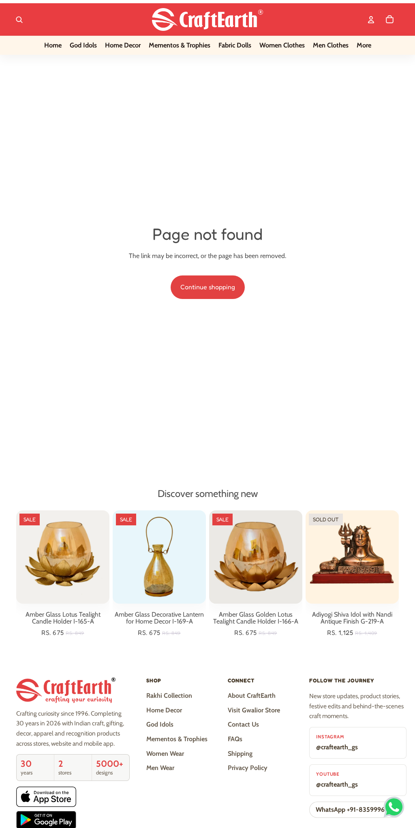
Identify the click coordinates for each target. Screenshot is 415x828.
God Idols (159, 724)
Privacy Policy (247, 768)
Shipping (240, 753)
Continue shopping (207, 287)
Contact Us (243, 724)
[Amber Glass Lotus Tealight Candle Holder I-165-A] (63, 557)
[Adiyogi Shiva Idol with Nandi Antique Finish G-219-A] (352, 557)
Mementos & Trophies (177, 739)
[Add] (97, 591)
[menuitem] (364, 45)
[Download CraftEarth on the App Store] (46, 796)
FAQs (235, 739)
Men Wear (160, 768)
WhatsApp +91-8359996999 (356, 809)
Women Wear (165, 753)
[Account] (371, 19)
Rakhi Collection (169, 695)
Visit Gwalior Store (254, 710)
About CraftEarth (252, 695)
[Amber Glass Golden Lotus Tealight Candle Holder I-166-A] (256, 557)
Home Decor (164, 710)
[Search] (19, 19)
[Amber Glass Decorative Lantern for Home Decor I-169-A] (159, 557)
